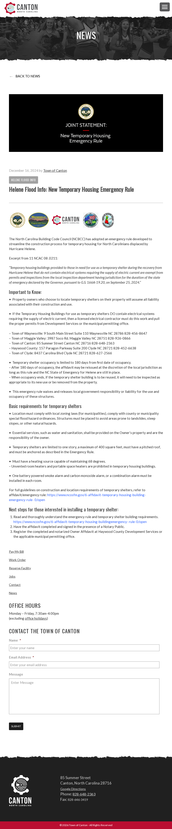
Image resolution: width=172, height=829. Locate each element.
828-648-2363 (84, 794)
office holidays (36, 618)
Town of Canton (21, 8)
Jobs (12, 576)
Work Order (17, 560)
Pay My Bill (16, 551)
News (13, 593)
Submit (16, 726)
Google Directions (73, 789)
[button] (165, 6)
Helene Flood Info (23, 180)
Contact (15, 585)
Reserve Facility (20, 568)
